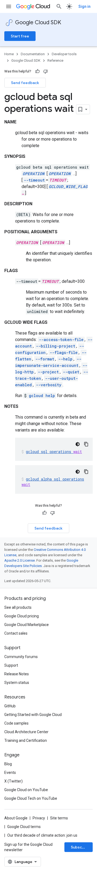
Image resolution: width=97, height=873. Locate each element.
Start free (20, 36)
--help (65, 358)
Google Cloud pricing (21, 616)
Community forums (21, 657)
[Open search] (59, 6)
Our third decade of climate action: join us (42, 835)
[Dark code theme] (77, 444)
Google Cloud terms (24, 827)
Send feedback (25, 82)
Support (11, 665)
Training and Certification (25, 740)
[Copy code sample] (86, 444)
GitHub (10, 706)
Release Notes (16, 674)
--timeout (34, 180)
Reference (55, 60)
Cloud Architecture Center (26, 732)
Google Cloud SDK (38, 22)
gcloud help (42, 395)
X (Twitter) (13, 781)
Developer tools (64, 54)
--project (48, 371)
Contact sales (15, 633)
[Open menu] (8, 6)
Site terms (59, 818)
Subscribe (80, 847)
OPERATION (33, 173)
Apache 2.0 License (19, 560)
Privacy (39, 818)
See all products (18, 607)
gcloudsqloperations (54, 451)
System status (16, 682)
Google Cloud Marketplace (26, 624)
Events (10, 772)
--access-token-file (61, 339)
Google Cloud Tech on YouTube (30, 798)
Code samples (16, 723)
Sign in (84, 6)
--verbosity (48, 384)
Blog (8, 764)
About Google (15, 818)
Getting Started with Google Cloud (33, 714)
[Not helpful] (45, 71)
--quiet (71, 371)
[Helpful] (37, 71)
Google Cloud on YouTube (26, 790)
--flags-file (64, 352)
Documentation (33, 54)
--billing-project (55, 346)
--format (44, 358)
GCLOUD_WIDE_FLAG (68, 186)
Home (9, 54)
